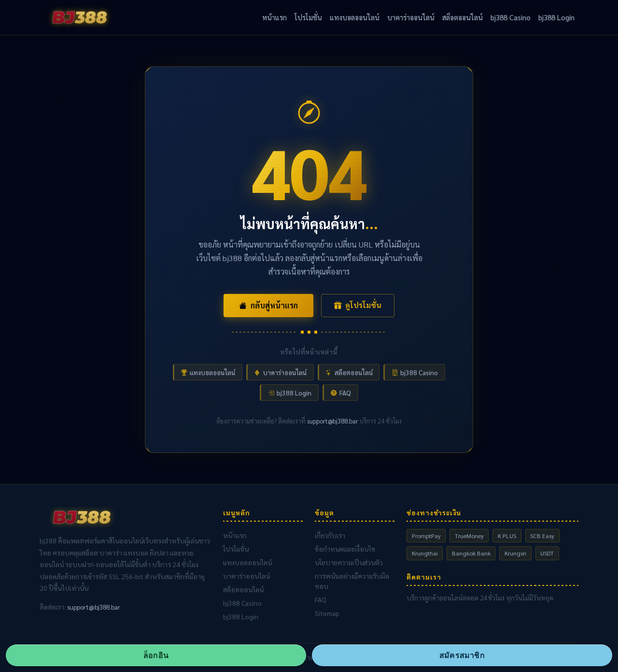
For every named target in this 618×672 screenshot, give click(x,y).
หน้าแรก (274, 17)
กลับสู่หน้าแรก (274, 305)
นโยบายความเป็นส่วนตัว (349, 562)
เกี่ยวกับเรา (330, 535)
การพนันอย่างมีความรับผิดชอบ (352, 580)
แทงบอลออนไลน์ (354, 17)
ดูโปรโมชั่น (363, 305)
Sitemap (327, 613)
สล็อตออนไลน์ (462, 17)
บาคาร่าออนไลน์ (411, 17)
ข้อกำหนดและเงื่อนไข (345, 548)
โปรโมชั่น (308, 17)
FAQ (345, 392)
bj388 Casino (511, 17)
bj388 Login (556, 17)
